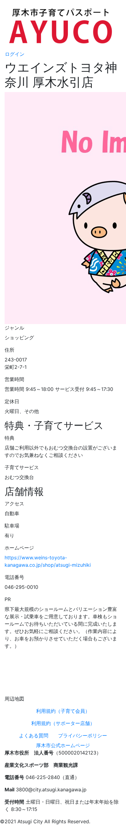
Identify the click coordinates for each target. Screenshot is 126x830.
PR (8, 599)
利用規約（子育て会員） (63, 711)
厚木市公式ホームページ (63, 745)
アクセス (14, 503)
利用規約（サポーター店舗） (63, 723)
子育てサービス (22, 467)
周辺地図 (14, 699)
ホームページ (19, 548)
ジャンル (14, 328)
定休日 (12, 401)
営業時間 (14, 379)
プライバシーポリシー (82, 735)
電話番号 (14, 577)
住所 (9, 350)
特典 (9, 438)
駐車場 (12, 526)
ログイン (14, 54)
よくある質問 (33, 735)
